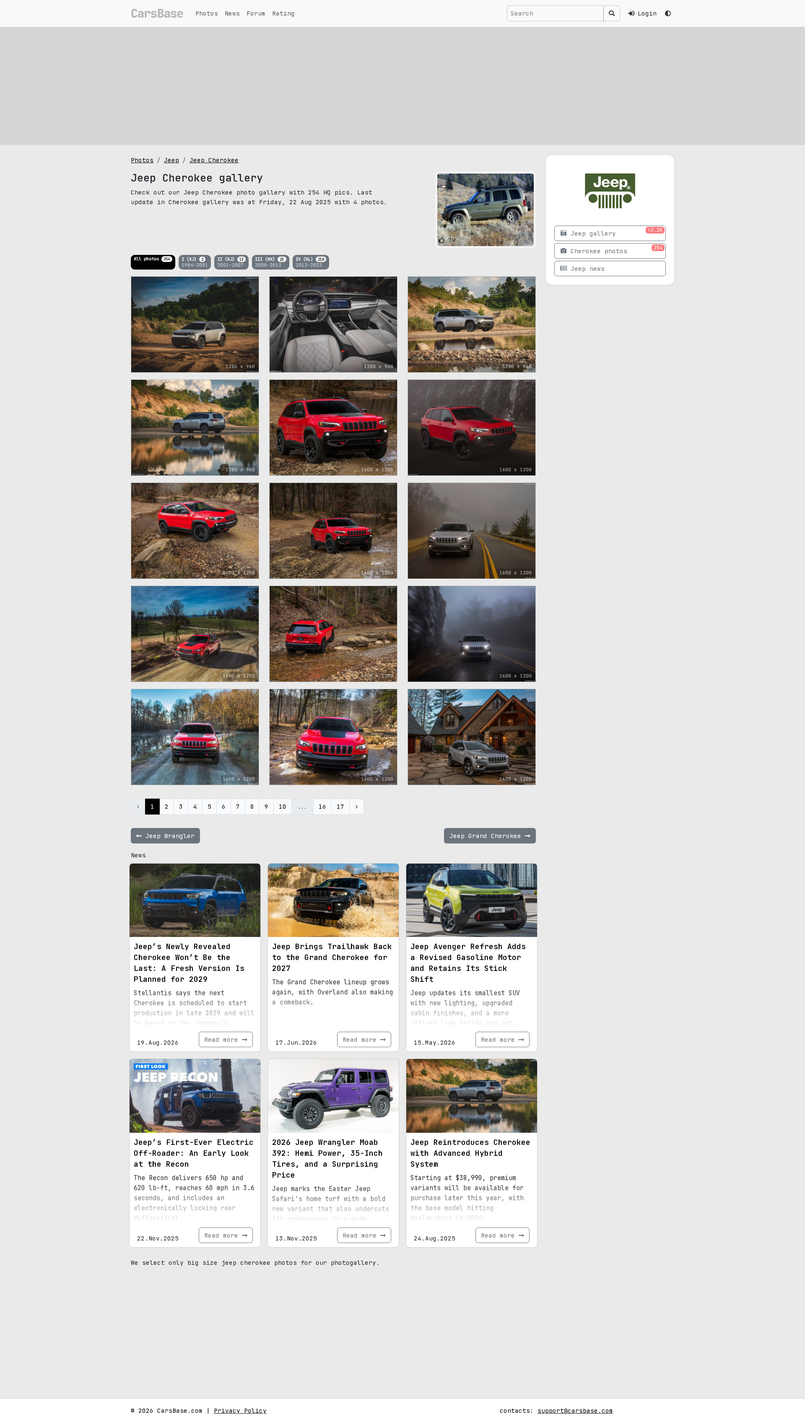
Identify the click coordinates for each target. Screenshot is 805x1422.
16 (322, 806)
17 (340, 806)
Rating (283, 13)
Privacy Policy (240, 1410)
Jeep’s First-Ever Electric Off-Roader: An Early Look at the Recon (194, 1153)
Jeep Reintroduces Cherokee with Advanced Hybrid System (470, 1153)
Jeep (171, 160)
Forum (256, 13)
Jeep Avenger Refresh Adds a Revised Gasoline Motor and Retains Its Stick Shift (468, 963)
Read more (223, 1039)
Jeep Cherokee (214, 160)
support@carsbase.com (575, 1410)
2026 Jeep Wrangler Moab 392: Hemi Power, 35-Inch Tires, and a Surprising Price (327, 1158)
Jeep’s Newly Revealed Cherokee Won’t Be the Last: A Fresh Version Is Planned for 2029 (189, 963)
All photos (152, 259)
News (232, 13)
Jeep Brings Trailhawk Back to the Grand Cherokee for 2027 (332, 957)
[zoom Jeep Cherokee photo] (525, 238)
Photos (206, 13)
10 (282, 806)
